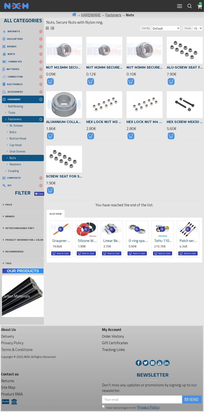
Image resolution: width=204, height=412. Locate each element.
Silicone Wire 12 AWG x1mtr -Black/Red (87, 240)
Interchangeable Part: (19, 228)
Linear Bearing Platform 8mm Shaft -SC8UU (112, 240)
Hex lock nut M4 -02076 (145, 122)
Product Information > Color (24, 240)
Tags (8, 263)
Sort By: (146, 28)
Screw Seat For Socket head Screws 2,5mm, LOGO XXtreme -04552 (64, 176)
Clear (40, 194)
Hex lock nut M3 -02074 (104, 122)
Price (8, 204)
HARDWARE (91, 15)
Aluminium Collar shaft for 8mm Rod (64, 122)
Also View (56, 214)
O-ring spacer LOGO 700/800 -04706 (138, 240)
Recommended (14, 251)
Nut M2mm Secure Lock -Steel (104, 67)
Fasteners (113, 15)
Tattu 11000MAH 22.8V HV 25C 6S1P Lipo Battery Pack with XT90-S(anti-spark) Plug (163, 240)
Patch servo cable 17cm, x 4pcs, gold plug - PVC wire (188, 240)
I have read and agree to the (133, 407)
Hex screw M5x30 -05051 (185, 122)
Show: (188, 28)
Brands (10, 216)
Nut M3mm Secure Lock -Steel (145, 67)
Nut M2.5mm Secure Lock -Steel (64, 67)
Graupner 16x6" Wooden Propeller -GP (61, 240)
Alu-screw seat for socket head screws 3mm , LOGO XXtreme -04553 (185, 67)
